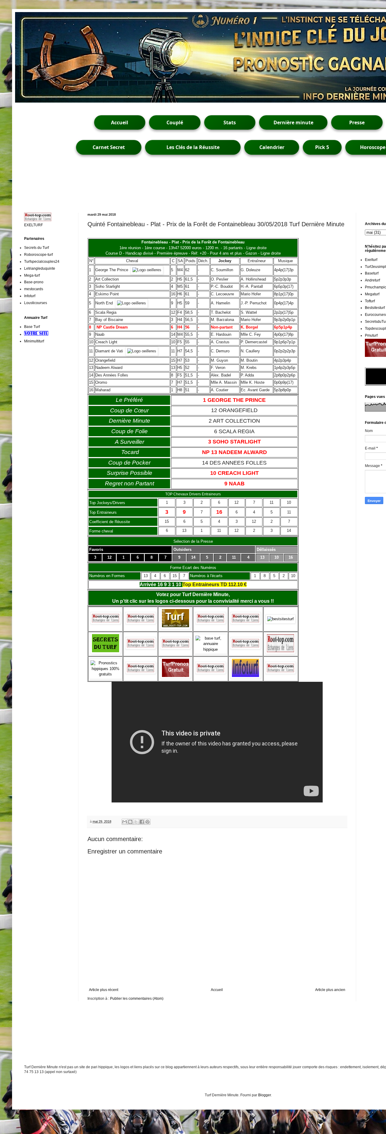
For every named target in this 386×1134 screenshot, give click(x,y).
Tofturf (370, 301)
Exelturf (371, 260)
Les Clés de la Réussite (193, 147)
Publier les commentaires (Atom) (136, 998)
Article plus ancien (330, 990)
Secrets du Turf (36, 248)
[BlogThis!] (130, 822)
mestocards (33, 289)
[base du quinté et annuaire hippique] (210, 649)
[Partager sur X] (136, 822)
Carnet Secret (109, 147)
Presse (357, 122)
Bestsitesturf (375, 308)
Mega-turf (32, 275)
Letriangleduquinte (39, 268)
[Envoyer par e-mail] (125, 822)
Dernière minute (293, 122)
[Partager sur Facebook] (142, 822)
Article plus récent (103, 990)
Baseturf (371, 273)
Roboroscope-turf (38, 255)
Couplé (174, 122)
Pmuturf (371, 335)
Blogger (264, 1095)
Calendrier (271, 147)
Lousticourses (35, 303)
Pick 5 (322, 147)
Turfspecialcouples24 (41, 261)
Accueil (119, 122)
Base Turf (32, 327)
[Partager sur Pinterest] (147, 822)
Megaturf (372, 294)
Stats (229, 122)
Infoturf (29, 296)
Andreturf (372, 280)
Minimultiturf (34, 341)
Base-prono (33, 282)
